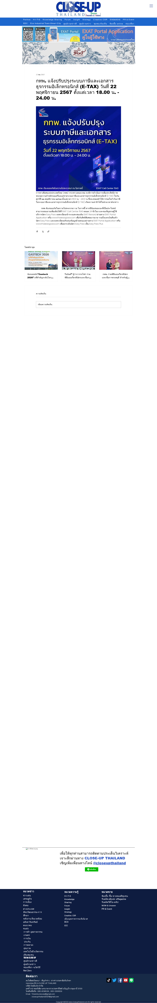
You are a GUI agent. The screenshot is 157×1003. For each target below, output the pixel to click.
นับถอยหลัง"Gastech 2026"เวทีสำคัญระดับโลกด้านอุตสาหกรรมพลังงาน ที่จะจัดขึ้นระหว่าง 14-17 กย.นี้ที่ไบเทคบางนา (40, 276)
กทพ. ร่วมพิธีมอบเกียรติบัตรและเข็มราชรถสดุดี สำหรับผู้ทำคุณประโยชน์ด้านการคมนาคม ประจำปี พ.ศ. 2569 (115, 276)
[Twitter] (114, 980)
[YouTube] (125, 980)
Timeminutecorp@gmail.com (43, 994)
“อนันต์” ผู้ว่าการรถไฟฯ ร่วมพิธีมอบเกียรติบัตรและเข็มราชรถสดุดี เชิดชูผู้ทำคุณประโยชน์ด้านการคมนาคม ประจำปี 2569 (78, 276)
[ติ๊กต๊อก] (109, 980)
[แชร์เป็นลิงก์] (48, 231)
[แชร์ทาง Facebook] (37, 231)
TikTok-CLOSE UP (30, 957)
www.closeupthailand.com (78, 1002)
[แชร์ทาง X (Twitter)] (43, 231)
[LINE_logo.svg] (131, 980)
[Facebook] (120, 980)
